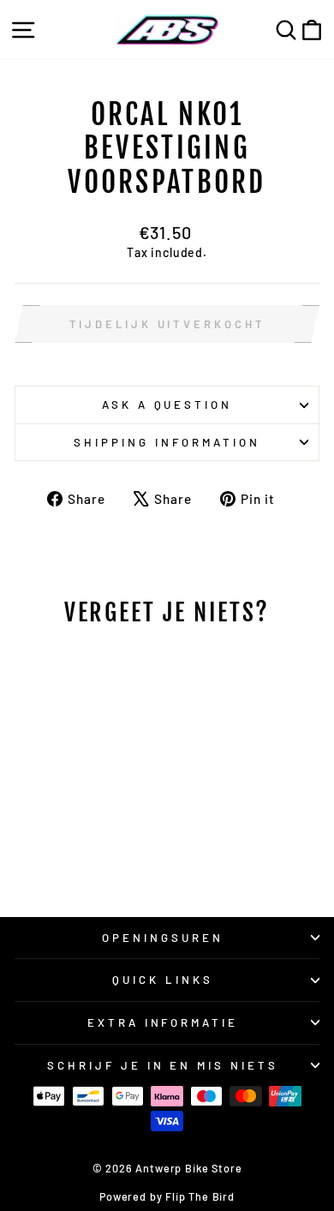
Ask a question (167, 404)
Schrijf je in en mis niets (162, 1065)
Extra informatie (163, 1022)
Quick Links (162, 979)
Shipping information (167, 442)
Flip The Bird (200, 1196)
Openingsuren (163, 937)
